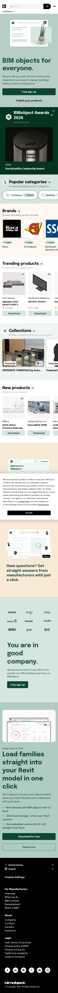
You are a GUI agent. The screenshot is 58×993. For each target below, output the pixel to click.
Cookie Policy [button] (24, 501)
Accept (29, 513)
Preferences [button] (43, 505)
